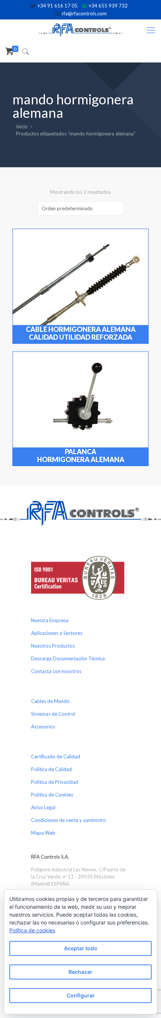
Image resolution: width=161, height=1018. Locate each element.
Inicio (22, 126)
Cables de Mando (50, 701)
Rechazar (80, 972)
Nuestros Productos (53, 646)
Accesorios (43, 727)
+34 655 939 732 (108, 6)
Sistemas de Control (53, 714)
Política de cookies (32, 930)
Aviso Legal (43, 807)
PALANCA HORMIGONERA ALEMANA (80, 455)
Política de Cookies (52, 795)
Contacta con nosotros (56, 671)
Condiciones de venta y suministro (68, 820)
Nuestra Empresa (50, 620)
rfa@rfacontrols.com (84, 13)
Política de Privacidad (54, 782)
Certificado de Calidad (55, 756)
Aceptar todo (80, 948)
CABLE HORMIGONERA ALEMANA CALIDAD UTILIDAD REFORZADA (81, 333)
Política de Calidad (51, 769)
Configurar (81, 995)
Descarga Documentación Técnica (68, 658)
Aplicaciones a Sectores (56, 633)
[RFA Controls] (80, 29)
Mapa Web (43, 833)
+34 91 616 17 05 (57, 6)
